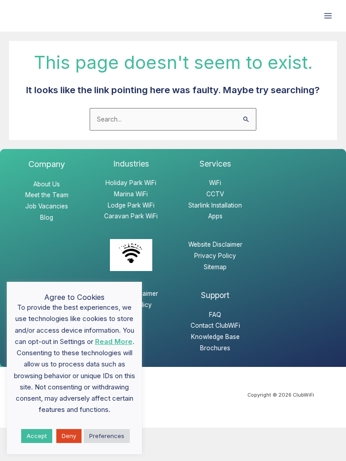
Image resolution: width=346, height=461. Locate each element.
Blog (46, 217)
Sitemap (215, 267)
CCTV (215, 194)
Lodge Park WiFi (131, 205)
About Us (46, 184)
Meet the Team (46, 195)
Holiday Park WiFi (130, 182)
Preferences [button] (106, 435)
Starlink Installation (215, 205)
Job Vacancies (46, 206)
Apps (215, 216)
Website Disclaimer (215, 244)
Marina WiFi (131, 194)
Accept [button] (37, 435)
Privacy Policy (215, 255)
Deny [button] (69, 435)
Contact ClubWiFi (215, 325)
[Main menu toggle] (328, 16)
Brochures (215, 348)
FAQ (215, 314)
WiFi (215, 182)
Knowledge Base (215, 336)
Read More (113, 341)
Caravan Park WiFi (131, 216)
